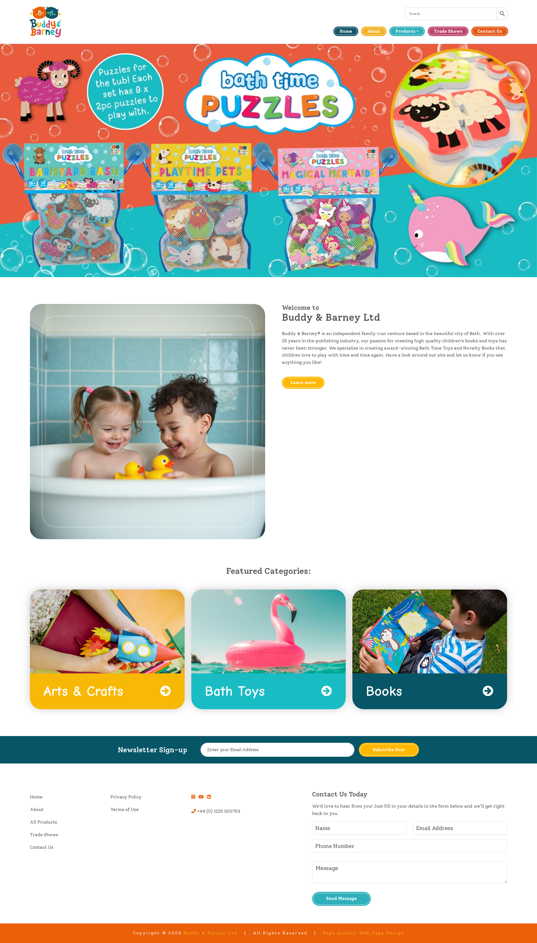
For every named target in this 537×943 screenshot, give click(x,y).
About (373, 31)
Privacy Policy (126, 797)
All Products (43, 822)
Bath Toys (235, 691)
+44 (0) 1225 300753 (218, 811)
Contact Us (489, 31)
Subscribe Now (389, 749)
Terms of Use (124, 809)
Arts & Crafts (83, 691)
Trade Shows (448, 31)
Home (346, 31)
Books (384, 691)
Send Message (341, 898)
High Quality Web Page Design (363, 933)
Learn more (303, 382)
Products (405, 31)
